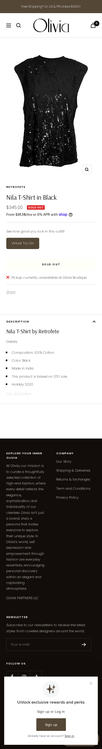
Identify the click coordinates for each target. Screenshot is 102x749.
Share (10, 291)
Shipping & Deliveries (73, 470)
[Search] (18, 25)
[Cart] (93, 25)
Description (17, 321)
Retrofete (15, 187)
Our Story (63, 461)
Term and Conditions (73, 488)
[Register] (84, 644)
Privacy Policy (67, 497)
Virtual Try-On (23, 243)
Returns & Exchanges (73, 479)
